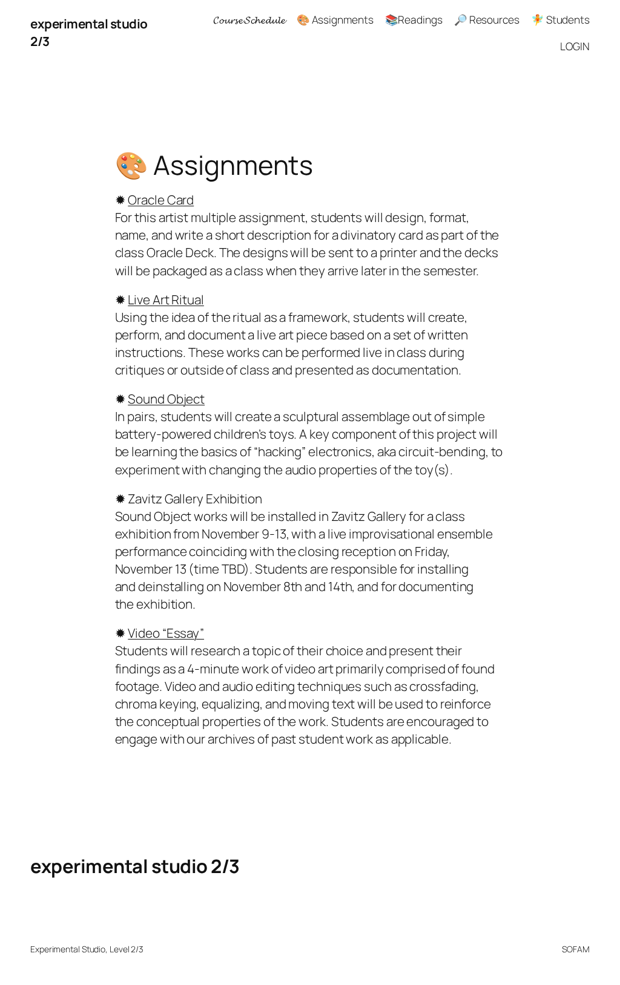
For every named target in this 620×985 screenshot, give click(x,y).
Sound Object (166, 398)
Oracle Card (161, 199)
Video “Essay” (166, 632)
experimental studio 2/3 (135, 866)
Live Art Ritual (166, 299)
